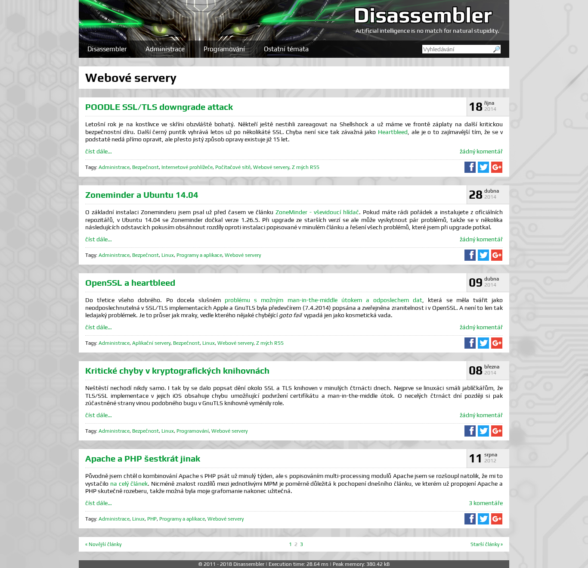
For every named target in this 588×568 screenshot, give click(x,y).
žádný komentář (481, 151)
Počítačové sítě (233, 167)
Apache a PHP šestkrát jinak (142, 458)
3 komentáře (486, 502)
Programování (224, 49)
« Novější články (103, 544)
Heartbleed (393, 131)
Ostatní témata (286, 49)
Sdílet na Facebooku (470, 167)
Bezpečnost (145, 167)
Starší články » (486, 544)
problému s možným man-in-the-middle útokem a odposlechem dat (323, 299)
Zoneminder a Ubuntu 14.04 (141, 195)
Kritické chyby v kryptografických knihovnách (177, 370)
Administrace (165, 49)
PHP (152, 519)
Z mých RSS (305, 167)
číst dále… (98, 151)
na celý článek (129, 483)
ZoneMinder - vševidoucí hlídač (317, 212)
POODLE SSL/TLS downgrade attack (159, 107)
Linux (167, 255)
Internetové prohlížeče (187, 167)
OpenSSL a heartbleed (130, 282)
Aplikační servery (151, 343)
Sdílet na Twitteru (483, 167)
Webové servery (271, 167)
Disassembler (423, 14)
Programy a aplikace (199, 255)
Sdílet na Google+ (496, 167)
